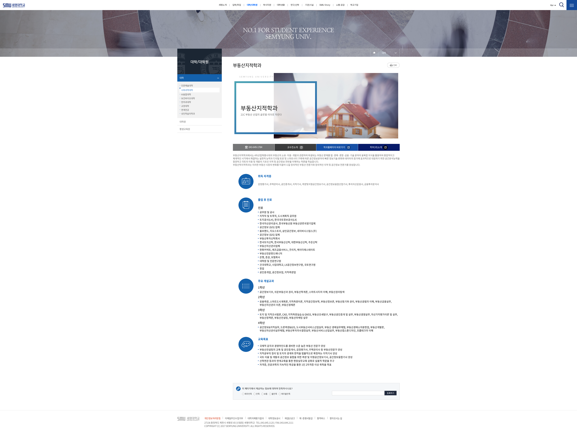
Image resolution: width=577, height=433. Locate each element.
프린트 (393, 65)
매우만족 (248, 393)
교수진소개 (292, 147)
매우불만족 (285, 393)
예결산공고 (290, 418)
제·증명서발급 (306, 418)
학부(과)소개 (376, 147)
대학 (182, 77)
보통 (265, 393)
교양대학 (185, 105)
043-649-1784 (255, 147)
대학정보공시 (274, 418)
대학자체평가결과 (256, 418)
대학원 (183, 121)
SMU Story (324, 5)
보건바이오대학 (188, 98)
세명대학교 (14, 5)
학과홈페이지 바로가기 (334, 147)
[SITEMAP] (571, 5)
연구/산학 (295, 5)
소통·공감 (340, 5)
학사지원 (267, 5)
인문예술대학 (187, 85)
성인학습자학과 (188, 113)
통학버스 (321, 418)
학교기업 (354, 5)
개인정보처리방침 (212, 418)
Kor (552, 5)
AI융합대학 (186, 94)
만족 (258, 393)
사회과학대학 (187, 89)
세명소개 (223, 5)
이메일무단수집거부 (234, 418)
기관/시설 (309, 5)
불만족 (274, 393)
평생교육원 (185, 129)
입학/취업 (236, 5)
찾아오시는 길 (336, 418)
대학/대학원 (252, 5)
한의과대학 (186, 101)
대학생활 (281, 5)
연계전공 (185, 109)
